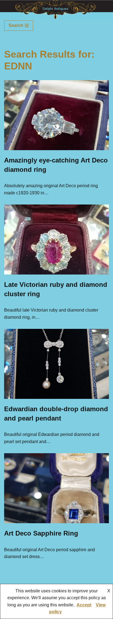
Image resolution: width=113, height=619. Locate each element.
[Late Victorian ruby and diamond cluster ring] (56, 240)
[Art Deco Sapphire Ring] (56, 488)
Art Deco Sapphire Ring (41, 533)
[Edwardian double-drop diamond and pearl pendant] (56, 364)
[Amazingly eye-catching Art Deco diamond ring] (56, 115)
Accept (84, 605)
